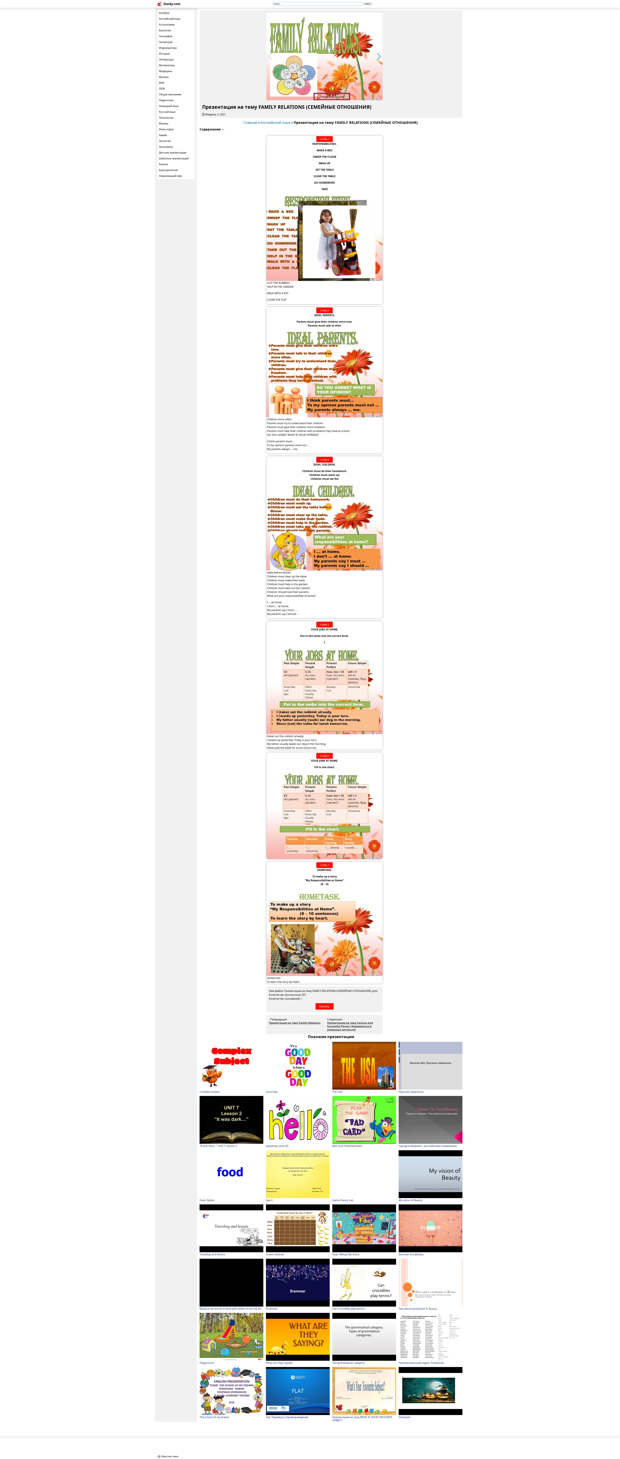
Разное (163, 164)
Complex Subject (210, 1091)
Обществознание (170, 94)
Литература (166, 59)
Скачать (324, 1006)
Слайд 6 (324, 755)
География (165, 36)
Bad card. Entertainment (347, 1146)
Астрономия (167, 24)
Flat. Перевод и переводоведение (287, 1417)
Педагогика (166, 100)
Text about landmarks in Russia (418, 1308)
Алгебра (164, 13)
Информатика (168, 48)
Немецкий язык (168, 106)
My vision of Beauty (410, 1200)
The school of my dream (214, 1417)
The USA (337, 1091)
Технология (166, 117)
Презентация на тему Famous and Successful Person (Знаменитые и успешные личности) (350, 1026)
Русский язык (167, 112)
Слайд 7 (324, 865)
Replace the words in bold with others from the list (231, 1308)
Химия (163, 135)
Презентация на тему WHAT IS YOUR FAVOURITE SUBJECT (362, 1418)
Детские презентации (172, 152)
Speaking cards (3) (277, 1146)
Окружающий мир (170, 176)
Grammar (272, 1308)
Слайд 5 (324, 624)
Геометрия (165, 42)
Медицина (165, 71)
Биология (165, 30)
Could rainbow (275, 1254)
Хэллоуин (404, 1417)
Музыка (164, 77)
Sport (269, 1200)
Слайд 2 (324, 138)
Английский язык (169, 19)
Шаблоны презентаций (174, 158)
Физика (163, 123)
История (164, 53)
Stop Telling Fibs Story (345, 1254)
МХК (161, 83)
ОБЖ (162, 88)
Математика (167, 65)
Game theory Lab (342, 1200)
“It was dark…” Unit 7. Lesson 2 (218, 1146)
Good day (272, 1091)
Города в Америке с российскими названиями (428, 1146)
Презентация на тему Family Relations (294, 1023)
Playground (207, 1362)
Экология (165, 141)
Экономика (166, 147)
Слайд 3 (324, 310)
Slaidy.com (172, 4)
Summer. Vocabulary (411, 1254)
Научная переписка (411, 1091)
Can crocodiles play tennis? (348, 1308)
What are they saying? (279, 1362)
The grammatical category (348, 1362)
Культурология (168, 170)
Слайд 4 (324, 459)
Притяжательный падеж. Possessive (421, 1362)
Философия (166, 129)
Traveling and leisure (212, 1254)
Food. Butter (207, 1200)
